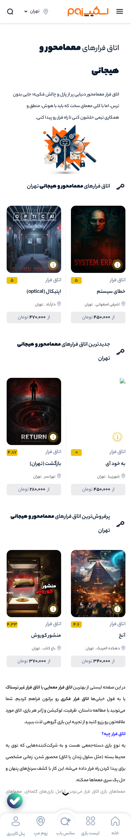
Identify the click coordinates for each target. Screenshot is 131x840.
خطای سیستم (111, 292)
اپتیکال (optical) (44, 292)
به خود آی (115, 464)
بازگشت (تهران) (45, 464)
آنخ (122, 636)
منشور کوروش (46, 636)
